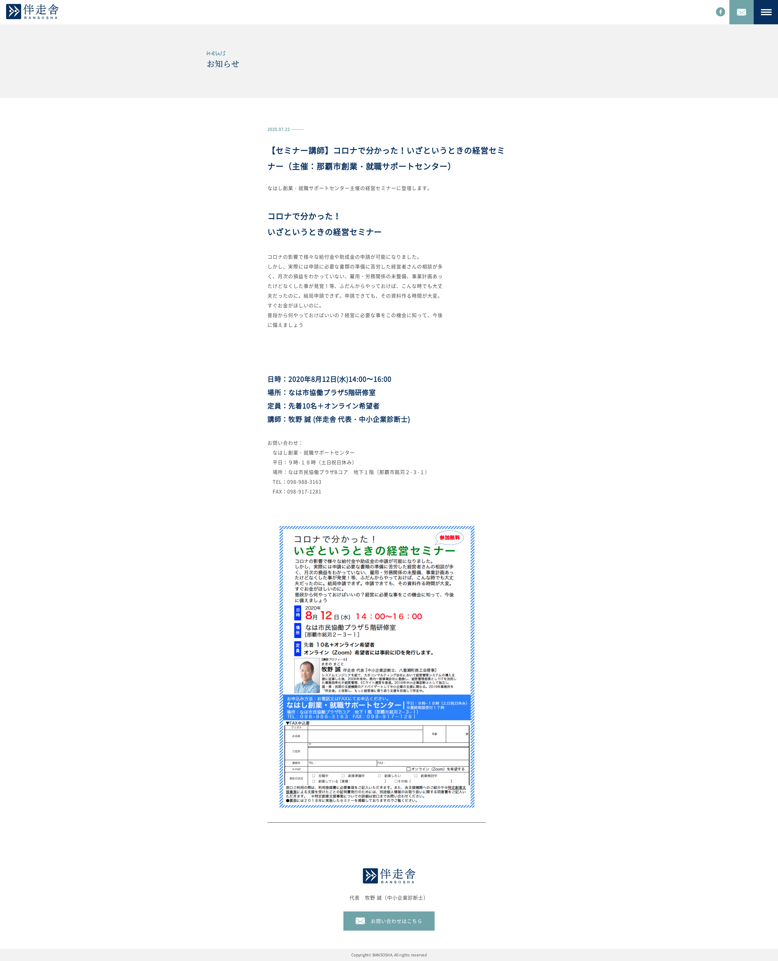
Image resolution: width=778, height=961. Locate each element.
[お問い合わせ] (741, 12)
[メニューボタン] (766, 12)
